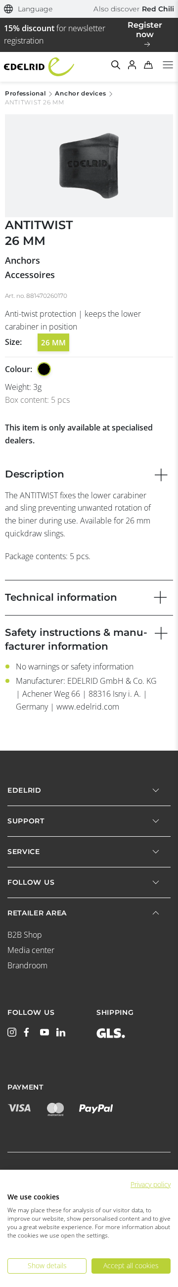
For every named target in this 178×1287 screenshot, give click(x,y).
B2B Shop (24, 934)
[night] (44, 369)
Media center (30, 950)
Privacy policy (151, 1184)
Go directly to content (89, 5)
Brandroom (27, 965)
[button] (28, 9)
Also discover (133, 8)
